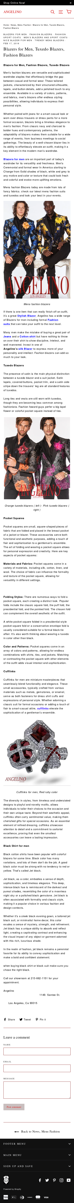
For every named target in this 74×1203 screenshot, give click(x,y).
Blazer (27, 349)
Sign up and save (18, 1166)
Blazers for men (13, 159)
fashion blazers (41, 34)
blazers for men (15, 34)
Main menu (12, 1155)
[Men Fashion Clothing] (10, 324)
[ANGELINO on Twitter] (47, 1180)
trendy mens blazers (49, 40)
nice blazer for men (17, 40)
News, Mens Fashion (21, 24)
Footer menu (14, 1143)
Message (9, 1078)
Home (6, 24)
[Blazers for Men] (37, 250)
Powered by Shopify (12, 1189)
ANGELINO (12, 11)
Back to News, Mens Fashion (40, 1131)
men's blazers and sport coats (46, 37)
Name (7, 1044)
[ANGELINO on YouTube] (69, 1180)
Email (7, 1061)
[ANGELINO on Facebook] (40, 1180)
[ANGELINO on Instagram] (61, 1180)
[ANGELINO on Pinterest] (54, 1180)
